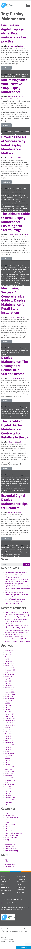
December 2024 (10, 692)
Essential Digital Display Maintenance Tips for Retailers (14, 501)
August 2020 (9, 773)
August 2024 (9, 701)
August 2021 (9, 756)
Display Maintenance (22, 74)
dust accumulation (23, 197)
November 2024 (10, 694)
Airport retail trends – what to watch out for (17, 631)
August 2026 (9, 650)
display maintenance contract (9, 411)
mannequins (15, 278)
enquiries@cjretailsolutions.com (13, 899)
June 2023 (8, 731)
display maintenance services (16, 414)
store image (9, 283)
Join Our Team (21, 876)
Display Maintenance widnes (16, 490)
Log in (6, 860)
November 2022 (10, 742)
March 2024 (8, 712)
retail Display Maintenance (13, 352)
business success (10, 191)
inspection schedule (22, 276)
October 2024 (9, 696)
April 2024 (8, 709)
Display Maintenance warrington (15, 552)
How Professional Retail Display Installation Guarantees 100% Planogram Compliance (15, 601)
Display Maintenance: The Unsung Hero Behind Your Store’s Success (14, 365)
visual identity (8, 211)
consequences (5, 193)
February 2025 (9, 687)
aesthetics (19, 189)
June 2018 (8, 804)
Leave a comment (21, 77)
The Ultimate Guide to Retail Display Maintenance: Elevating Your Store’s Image (15, 221)
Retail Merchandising (11, 835)
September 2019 (10, 784)
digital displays (17, 272)
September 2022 (10, 745)
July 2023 (8, 729)
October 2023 (9, 723)
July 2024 (8, 703)
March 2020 (8, 775)
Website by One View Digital (7, 939)
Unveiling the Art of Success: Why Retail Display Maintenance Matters (13, 145)
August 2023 (9, 727)
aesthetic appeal (20, 265)
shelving (23, 281)
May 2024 (8, 707)
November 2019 (10, 780)
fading (27, 274)
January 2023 (9, 740)
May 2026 (8, 657)
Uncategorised (9, 846)
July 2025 (8, 679)
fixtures (13, 200)
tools (22, 283)
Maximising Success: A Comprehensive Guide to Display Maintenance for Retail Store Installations (13, 300)
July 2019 (8, 786)
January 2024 (9, 716)
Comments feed (10, 864)
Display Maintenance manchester (10, 486)
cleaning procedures (11, 270)
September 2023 (10, 725)
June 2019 (8, 789)
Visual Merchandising (11, 851)
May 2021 (8, 762)
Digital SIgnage (9, 815)
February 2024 (9, 714)
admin (21, 46)
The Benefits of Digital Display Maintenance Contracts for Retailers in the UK (15, 429)
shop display (12, 134)
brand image (22, 267)
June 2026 (8, 654)
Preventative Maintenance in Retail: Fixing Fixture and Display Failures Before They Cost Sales (16, 575)
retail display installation (12, 416)
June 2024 (8, 705)
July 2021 (8, 758)
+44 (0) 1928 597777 (10, 903)
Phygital (7, 826)
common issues (22, 270)
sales (18, 281)
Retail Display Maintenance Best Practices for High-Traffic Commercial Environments (16, 594)
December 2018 (10, 797)
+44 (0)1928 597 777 (9, 936)
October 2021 (9, 751)
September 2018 (10, 800)
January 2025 (9, 690)
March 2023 (8, 738)
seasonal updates (21, 206)
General (7, 822)
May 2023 (8, 734)
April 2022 (8, 747)
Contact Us (4, 893)
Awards (19, 884)
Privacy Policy (20, 893)
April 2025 (8, 683)
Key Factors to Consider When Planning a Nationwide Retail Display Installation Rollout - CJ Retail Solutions (17, 628)
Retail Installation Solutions (13, 833)
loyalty (3, 204)
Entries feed (8, 862)
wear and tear (9, 285)
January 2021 (9, 769)
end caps (22, 274)
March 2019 (8, 795)
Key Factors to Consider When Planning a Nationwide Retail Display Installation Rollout (17, 588)
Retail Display (9, 831)
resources (10, 281)
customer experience (15, 195)
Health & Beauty (10, 824)
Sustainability (9, 842)
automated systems (7, 267)
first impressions (6, 200)
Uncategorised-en (10, 848)
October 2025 (9, 672)
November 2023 (10, 720)
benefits (15, 267)
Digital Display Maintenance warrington (12, 481)
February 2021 (9, 767)
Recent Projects (5, 887)
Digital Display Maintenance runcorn (18, 479)
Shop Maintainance (11, 837)
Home (3, 876)
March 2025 (8, 685)
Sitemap (3, 941)
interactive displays (20, 202)
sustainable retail (10, 844)
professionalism (10, 204)
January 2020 (9, 778)
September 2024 (10, 698)
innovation (12, 202)
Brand (6, 813)
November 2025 (10, 670)
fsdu (6, 820)
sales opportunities (10, 206)
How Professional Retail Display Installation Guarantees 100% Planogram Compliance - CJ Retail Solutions (15, 637)
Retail (9, 74)
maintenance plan (6, 278)
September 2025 (10, 674)
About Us (4, 884)
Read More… (7, 68)
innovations (12, 276)
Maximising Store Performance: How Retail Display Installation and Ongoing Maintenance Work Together (17, 581)
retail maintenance (10, 77)
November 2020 (10, 771)
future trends (5, 276)
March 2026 (8, 661)
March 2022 (8, 749)
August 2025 (9, 676)
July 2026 (8, 652)
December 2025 (10, 668)
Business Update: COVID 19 (21, 641)
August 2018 (9, 802)
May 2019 (8, 791)
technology (16, 208)
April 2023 (8, 736)
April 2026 (8, 659)
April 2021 (8, 764)
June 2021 (8, 760)
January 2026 (9, 665)
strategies (9, 208)
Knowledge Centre (6, 890)
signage (3, 208)
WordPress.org (9, 866)
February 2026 (9, 663)
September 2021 (10, 753)
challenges (18, 191)
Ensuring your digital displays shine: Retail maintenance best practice (14, 33)
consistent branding (15, 193)
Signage (7, 840)
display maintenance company (17, 409)
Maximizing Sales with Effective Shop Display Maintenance (14, 85)
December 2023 (10, 718)
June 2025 (8, 681)
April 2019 (8, 793)
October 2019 (9, 782)
